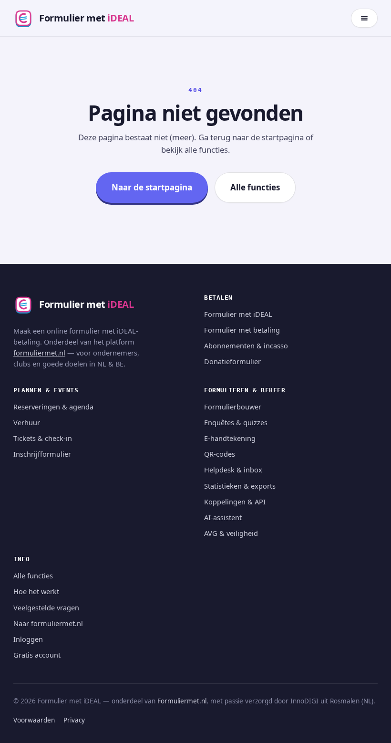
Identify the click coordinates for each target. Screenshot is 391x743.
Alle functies (255, 187)
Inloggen (28, 639)
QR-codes (219, 454)
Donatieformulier (232, 361)
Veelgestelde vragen (46, 607)
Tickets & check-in (42, 438)
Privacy (74, 720)
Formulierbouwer (232, 406)
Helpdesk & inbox (233, 469)
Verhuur (26, 422)
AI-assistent (223, 517)
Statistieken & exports (240, 486)
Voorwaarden (34, 720)
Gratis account (37, 654)
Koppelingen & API (235, 501)
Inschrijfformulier (42, 454)
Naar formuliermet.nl (48, 623)
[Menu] (364, 18)
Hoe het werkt (36, 591)
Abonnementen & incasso (246, 345)
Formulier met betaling (242, 330)
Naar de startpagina (152, 187)
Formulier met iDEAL (238, 314)
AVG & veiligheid (231, 533)
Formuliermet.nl (181, 701)
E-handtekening (230, 438)
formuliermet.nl (39, 352)
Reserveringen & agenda (53, 406)
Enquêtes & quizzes (236, 422)
